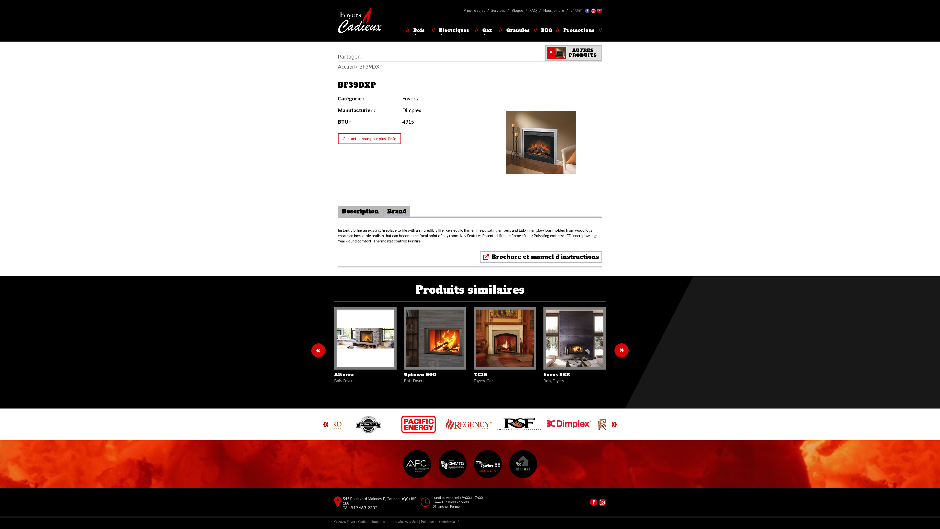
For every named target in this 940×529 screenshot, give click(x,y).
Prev (318, 350)
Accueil (346, 66)
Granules (518, 30)
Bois (419, 30)
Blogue (517, 10)
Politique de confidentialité (440, 522)
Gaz (487, 30)
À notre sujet (474, 10)
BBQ (546, 30)
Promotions (579, 30)
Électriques (454, 30)
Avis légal (411, 522)
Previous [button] (326, 424)
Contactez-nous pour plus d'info (369, 138)
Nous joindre (553, 10)
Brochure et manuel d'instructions (545, 257)
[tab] (360, 211)
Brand (396, 211)
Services (498, 10)
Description (360, 211)
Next (621, 350)
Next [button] (614, 424)
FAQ (533, 10)
